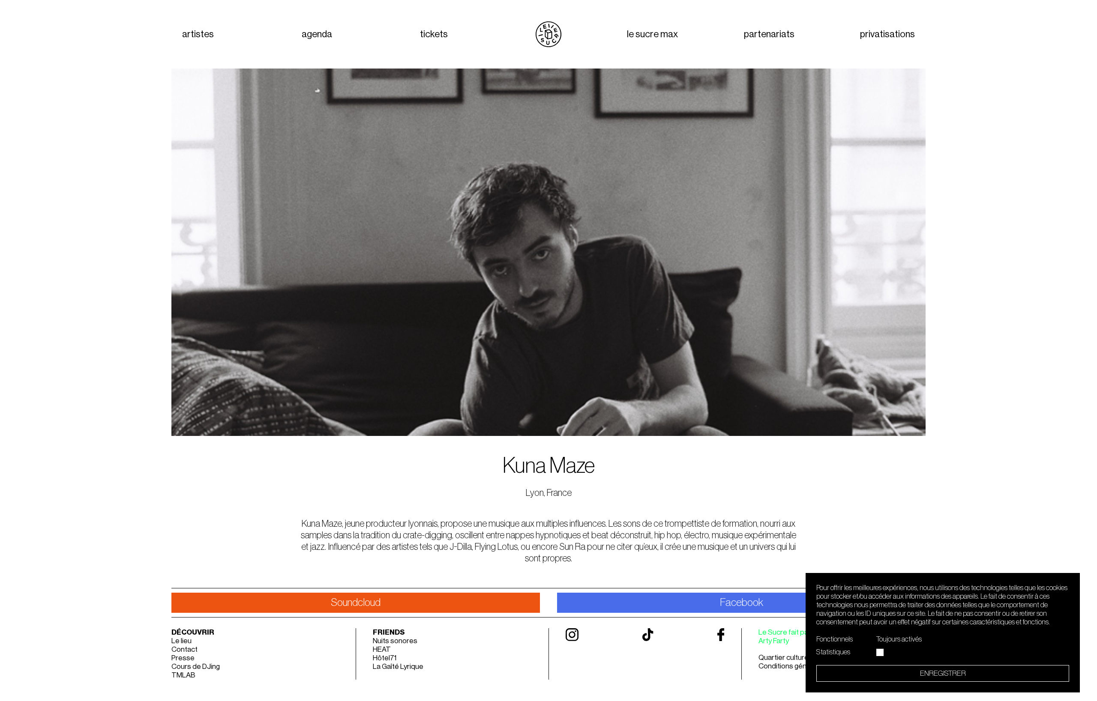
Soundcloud (356, 602)
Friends (389, 632)
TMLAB (183, 675)
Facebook (741, 602)
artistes (198, 34)
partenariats (769, 34)
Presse (183, 658)
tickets (434, 34)
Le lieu (181, 640)
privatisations (887, 34)
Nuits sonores (395, 640)
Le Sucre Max (652, 34)
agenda (317, 34)
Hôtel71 (384, 658)
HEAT (382, 649)
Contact (184, 649)
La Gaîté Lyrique (398, 666)
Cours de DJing (195, 666)
